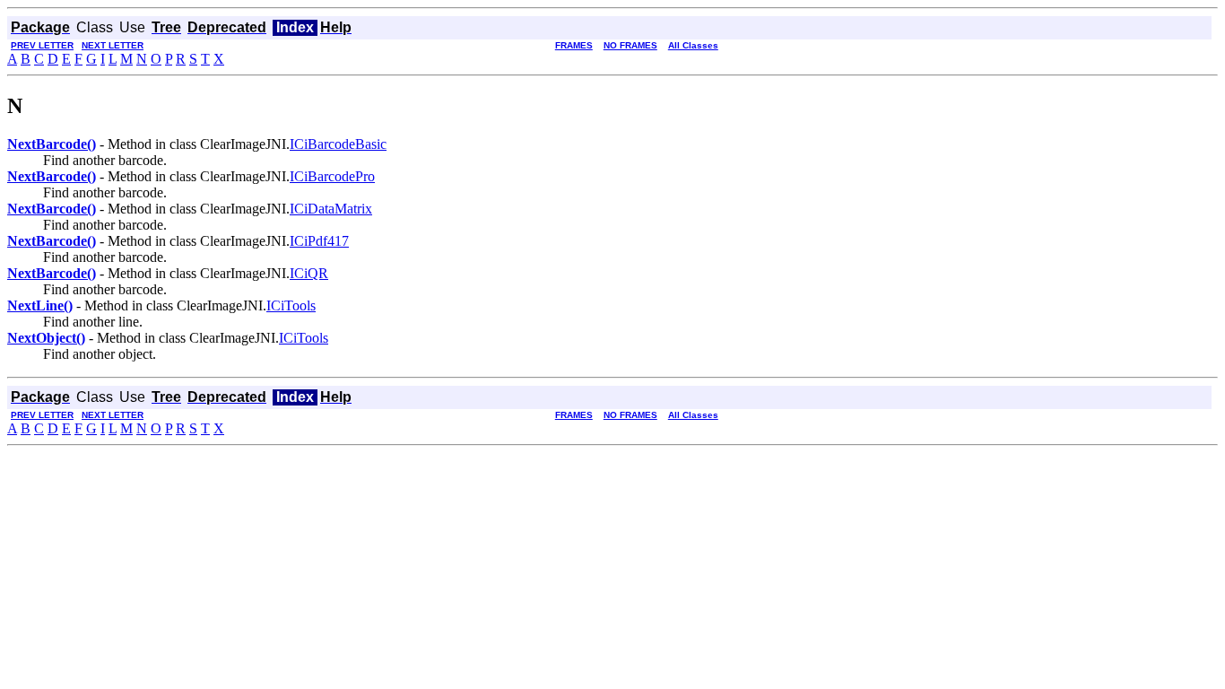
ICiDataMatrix (331, 208)
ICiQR (309, 273)
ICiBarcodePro (332, 176)
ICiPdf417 (319, 241)
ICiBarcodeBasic (338, 144)
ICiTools (291, 305)
